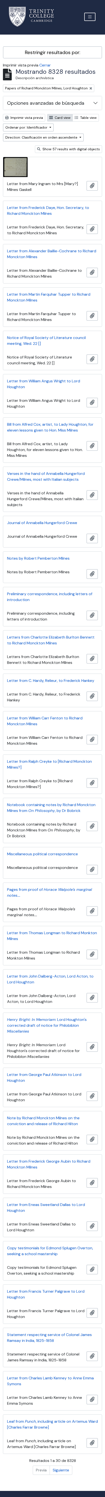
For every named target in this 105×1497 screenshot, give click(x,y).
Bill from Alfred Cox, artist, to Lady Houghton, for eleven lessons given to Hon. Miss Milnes (50, 427)
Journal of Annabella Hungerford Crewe (42, 522)
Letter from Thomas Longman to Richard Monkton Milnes (52, 935)
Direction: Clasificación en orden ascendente (41, 137)
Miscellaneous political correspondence (42, 854)
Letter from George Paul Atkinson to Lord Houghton (44, 1077)
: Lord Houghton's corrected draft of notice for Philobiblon (47, 1025)
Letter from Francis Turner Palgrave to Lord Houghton (45, 1294)
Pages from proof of (49, 892)
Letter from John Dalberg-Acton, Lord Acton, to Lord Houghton (50, 979)
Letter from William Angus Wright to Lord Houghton (43, 383)
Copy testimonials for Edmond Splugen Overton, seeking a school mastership (50, 1250)
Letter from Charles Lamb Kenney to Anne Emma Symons (50, 1380)
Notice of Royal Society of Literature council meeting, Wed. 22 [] (46, 340)
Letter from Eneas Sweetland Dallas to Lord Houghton (46, 1207)
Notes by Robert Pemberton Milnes (38, 558)
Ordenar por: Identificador (26, 127)
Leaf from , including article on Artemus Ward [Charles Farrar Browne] (52, 1424)
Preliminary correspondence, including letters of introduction (49, 596)
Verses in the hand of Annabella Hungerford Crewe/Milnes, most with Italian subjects (46, 476)
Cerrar (45, 65)
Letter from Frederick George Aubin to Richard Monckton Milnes (48, 1164)
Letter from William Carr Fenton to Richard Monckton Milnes (45, 721)
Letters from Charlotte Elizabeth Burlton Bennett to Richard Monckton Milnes (50, 640)
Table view (88, 117)
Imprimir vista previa (26, 117)
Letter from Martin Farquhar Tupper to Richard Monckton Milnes (48, 297)
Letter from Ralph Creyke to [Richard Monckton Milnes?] (49, 764)
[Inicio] (34, 16)
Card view (62, 117)
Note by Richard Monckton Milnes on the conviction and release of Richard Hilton (43, 1120)
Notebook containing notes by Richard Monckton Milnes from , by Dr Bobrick (51, 807)
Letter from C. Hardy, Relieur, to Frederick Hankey (50, 680)
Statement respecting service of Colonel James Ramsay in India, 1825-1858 (49, 1337)
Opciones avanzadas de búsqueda (45, 103)
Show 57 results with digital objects (71, 149)
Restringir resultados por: (52, 52)
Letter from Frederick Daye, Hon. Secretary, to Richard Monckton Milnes (48, 210)
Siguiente (61, 1470)
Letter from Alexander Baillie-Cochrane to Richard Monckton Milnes (51, 253)
